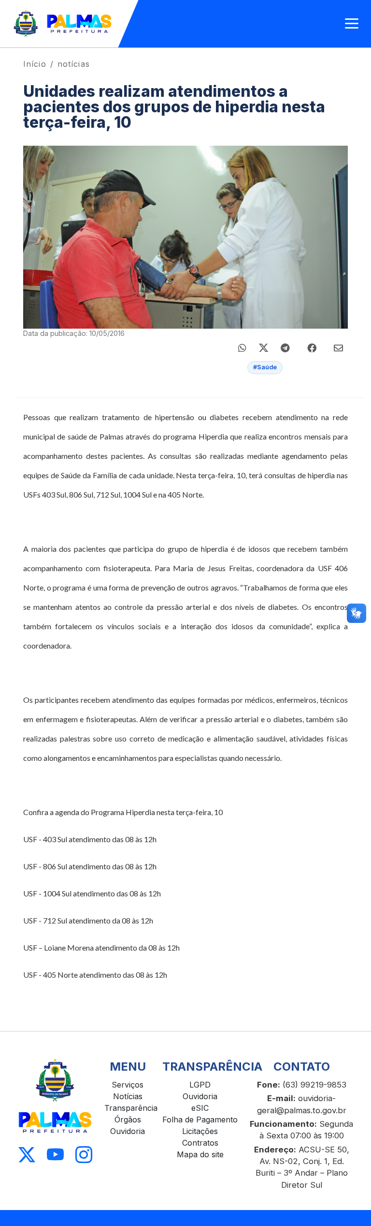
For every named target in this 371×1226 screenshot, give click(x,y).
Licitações (200, 1131)
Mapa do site (200, 1154)
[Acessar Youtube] (55, 1154)
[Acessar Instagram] (83, 1154)
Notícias (128, 1096)
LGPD (200, 1085)
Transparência (130, 1108)
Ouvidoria (127, 1131)
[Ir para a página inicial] (63, 24)
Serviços (127, 1085)
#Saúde (265, 367)
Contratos (200, 1143)
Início (34, 64)
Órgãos (127, 1119)
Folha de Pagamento (200, 1119)
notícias (73, 64)
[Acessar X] (26, 1154)
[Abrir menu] (351, 23)
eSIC (200, 1108)
